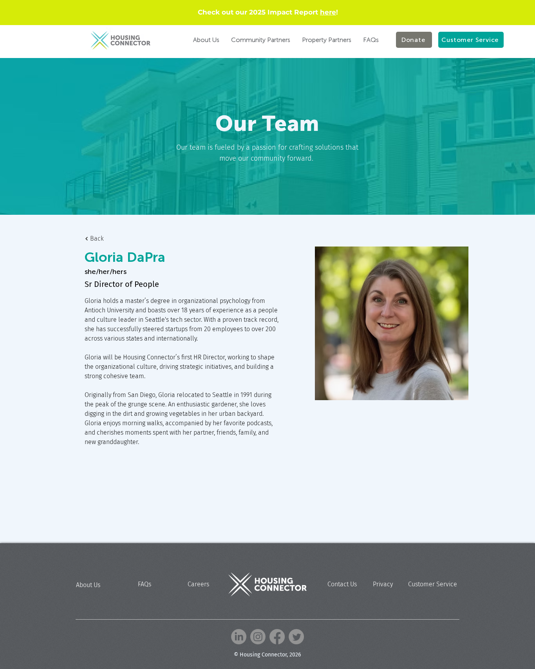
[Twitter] (296, 636)
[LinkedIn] (238, 636)
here (328, 12)
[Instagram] (258, 636)
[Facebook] (277, 636)
